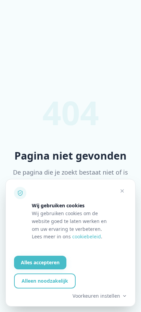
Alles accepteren (40, 262)
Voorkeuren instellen (96, 296)
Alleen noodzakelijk (45, 281)
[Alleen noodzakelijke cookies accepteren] (122, 191)
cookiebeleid (86, 236)
